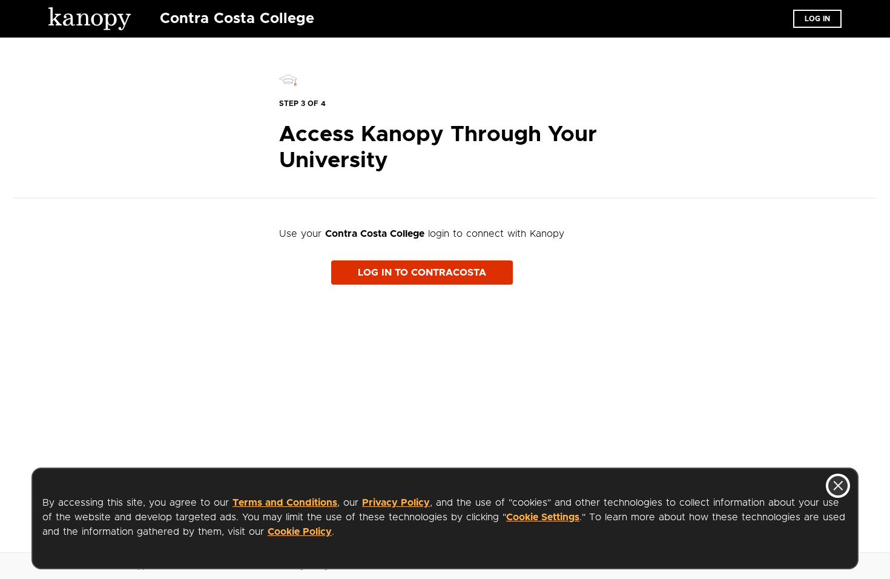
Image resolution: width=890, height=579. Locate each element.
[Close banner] (838, 485)
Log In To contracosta (422, 272)
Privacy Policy (396, 503)
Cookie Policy (300, 532)
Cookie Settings (542, 517)
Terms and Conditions (284, 503)
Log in (817, 18)
